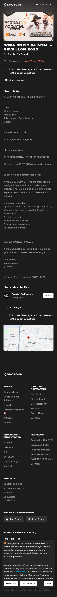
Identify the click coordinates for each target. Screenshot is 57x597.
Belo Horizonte (39, 403)
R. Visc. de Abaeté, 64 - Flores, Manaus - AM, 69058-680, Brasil (31, 317)
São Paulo (36, 394)
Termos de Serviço (24, 590)
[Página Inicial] (13, 4)
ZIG (5, 452)
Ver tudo (36, 417)
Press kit (8, 404)
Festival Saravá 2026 (43, 454)
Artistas (8, 417)
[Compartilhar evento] (50, 4)
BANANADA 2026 (40, 444)
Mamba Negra (11, 461)
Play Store (38, 519)
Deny (48, 583)
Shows (7, 422)
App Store (15, 519)
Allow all (11, 583)
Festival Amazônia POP (44, 449)
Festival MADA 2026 (42, 440)
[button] (48, 295)
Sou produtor (11, 392)
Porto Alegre (38, 413)
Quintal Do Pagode (18, 54)
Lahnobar (9, 447)
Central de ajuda (13, 483)
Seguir (48, 296)
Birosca (8, 442)
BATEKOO (9, 456)
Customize (27, 583)
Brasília (35, 408)
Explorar (40, 5)
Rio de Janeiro (39, 399)
